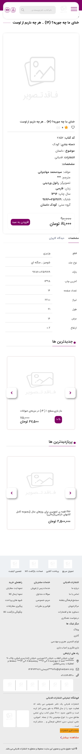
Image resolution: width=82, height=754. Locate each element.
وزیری (46, 253)
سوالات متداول (43, 594)
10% (58, 419)
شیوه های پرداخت (13, 600)
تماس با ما (74, 594)
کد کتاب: (69, 137)
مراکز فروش (73, 606)
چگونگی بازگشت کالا (12, 612)
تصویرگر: (65, 183)
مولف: (66, 172)
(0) (58, 128)
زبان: (67, 188)
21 (49, 309)
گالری (76, 636)
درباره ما (75, 588)
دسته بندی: (67, 144)
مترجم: (66, 177)
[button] (11, 393)
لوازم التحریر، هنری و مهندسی (65, 642)
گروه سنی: (64, 205)
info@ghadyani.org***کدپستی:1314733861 (51, 669)
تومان (55, 223)
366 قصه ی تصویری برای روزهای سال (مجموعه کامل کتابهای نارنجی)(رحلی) (43, 513)
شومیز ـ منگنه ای (40, 262)
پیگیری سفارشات (14, 606)
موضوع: (70, 151)
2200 (47, 300)
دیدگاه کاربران (56, 238)
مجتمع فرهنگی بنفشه (69, 600)
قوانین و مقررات (42, 606)
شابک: (66, 199)
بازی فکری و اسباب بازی (68, 648)
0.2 (48, 328)
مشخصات (73, 238)
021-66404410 (67, 675)
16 (49, 290)
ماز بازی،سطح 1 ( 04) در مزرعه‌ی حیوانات (41, 410)
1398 (47, 281)
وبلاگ (76, 630)
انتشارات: (69, 157)
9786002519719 (41, 272)
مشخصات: (68, 164)
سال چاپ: (64, 194)
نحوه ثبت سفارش (14, 588)
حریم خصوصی (43, 600)
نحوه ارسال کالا (15, 594)
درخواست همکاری (70, 618)
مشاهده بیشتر (70, 737)
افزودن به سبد (20, 222)
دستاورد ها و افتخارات (68, 612)
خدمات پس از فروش (40, 588)
